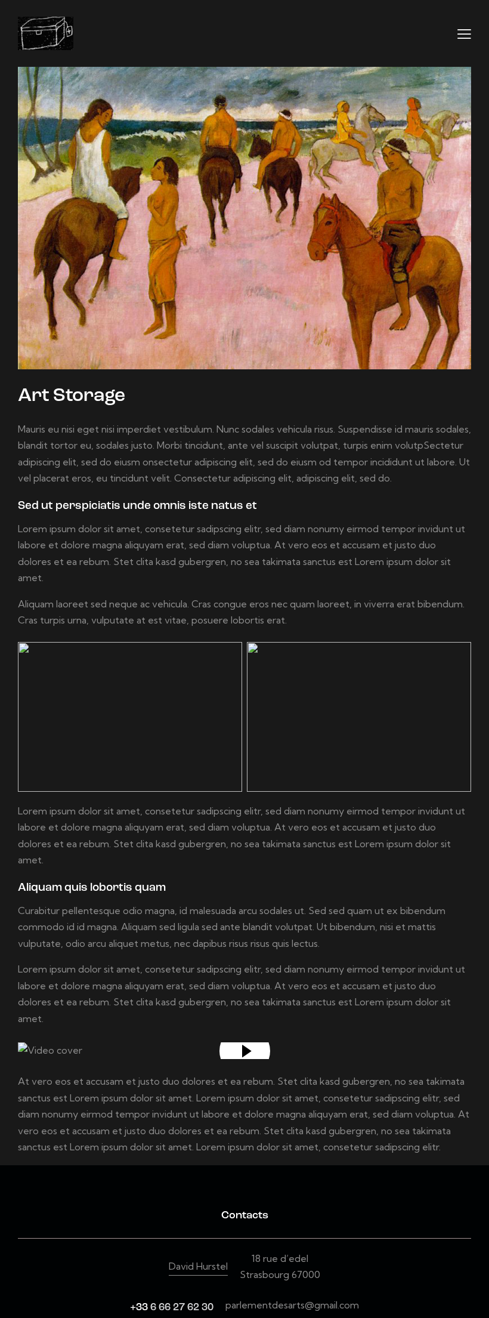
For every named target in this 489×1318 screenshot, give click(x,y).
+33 (140, 1307)
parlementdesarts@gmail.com (292, 1305)
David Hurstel (198, 1266)
